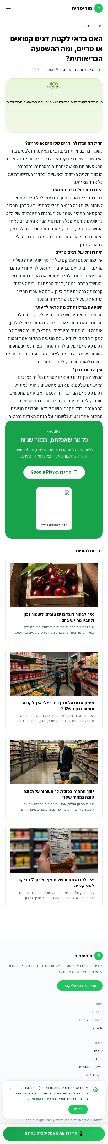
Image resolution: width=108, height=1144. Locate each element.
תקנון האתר (94, 1075)
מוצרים (97, 1012)
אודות (98, 1051)
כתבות (98, 1027)
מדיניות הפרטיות (41, 1098)
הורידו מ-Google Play (51, 472)
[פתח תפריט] (8, 8)
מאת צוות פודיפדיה (82, 69)
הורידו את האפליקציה (80, 985)
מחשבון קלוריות (91, 1019)
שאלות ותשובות (91, 1067)
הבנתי (78, 1109)
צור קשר (96, 1059)
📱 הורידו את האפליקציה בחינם (54, 1133)
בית (100, 26)
